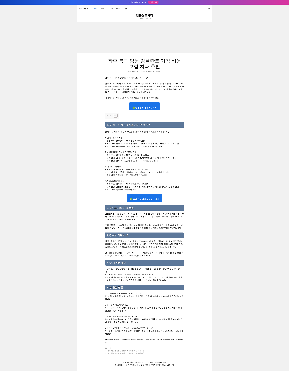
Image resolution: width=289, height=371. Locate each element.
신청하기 (153, 2)
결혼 (102, 8)
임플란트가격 (144, 15)
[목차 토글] (114, 116)
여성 (125, 8)
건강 (95, 8)
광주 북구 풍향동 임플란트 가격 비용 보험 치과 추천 (126, 351)
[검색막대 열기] (209, 8)
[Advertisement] (144, 37)
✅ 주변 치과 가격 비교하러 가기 (144, 199)
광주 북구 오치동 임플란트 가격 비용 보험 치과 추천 (126, 353)
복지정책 (82, 8)
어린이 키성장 (114, 8)
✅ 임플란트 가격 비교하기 (144, 107)
